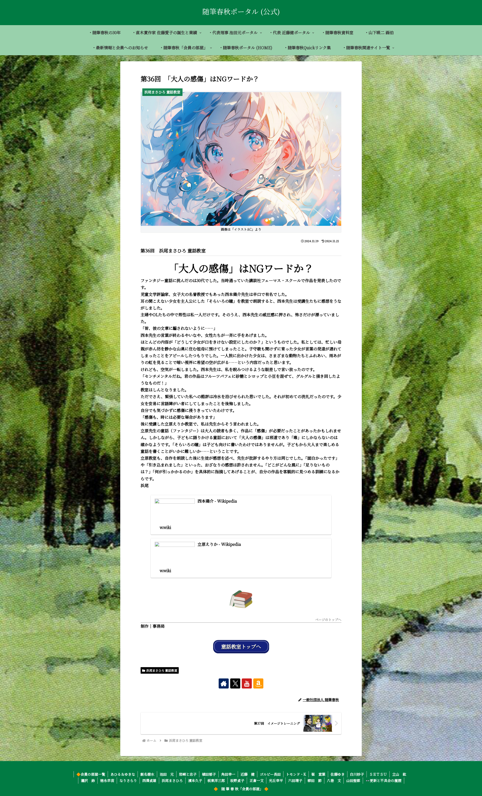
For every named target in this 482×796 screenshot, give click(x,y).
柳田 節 (315, 780)
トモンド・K (296, 774)
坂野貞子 (237, 780)
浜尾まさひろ (172, 780)
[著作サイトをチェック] (224, 683)
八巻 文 (334, 780)
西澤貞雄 (149, 780)
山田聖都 (353, 780)
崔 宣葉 (318, 774)
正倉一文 (257, 780)
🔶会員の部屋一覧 (90, 774)
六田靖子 (295, 780)
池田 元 (167, 774)
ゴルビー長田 (270, 774)
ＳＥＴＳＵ (378, 774)
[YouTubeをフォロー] (247, 683)
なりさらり (128, 780)
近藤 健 (247, 774)
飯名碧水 (147, 774)
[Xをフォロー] (235, 683)
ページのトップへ (328, 620)
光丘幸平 (276, 780)
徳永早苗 (107, 780)
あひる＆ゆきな (122, 774)
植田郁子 (209, 774)
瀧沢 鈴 (88, 780)
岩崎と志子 (188, 774)
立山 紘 (399, 774)
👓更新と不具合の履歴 (383, 780)
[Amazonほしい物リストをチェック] (258, 683)
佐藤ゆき (338, 774)
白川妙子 (357, 774)
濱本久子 (195, 780)
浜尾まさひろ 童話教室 (161, 670)
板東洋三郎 (216, 780)
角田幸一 (228, 774)
